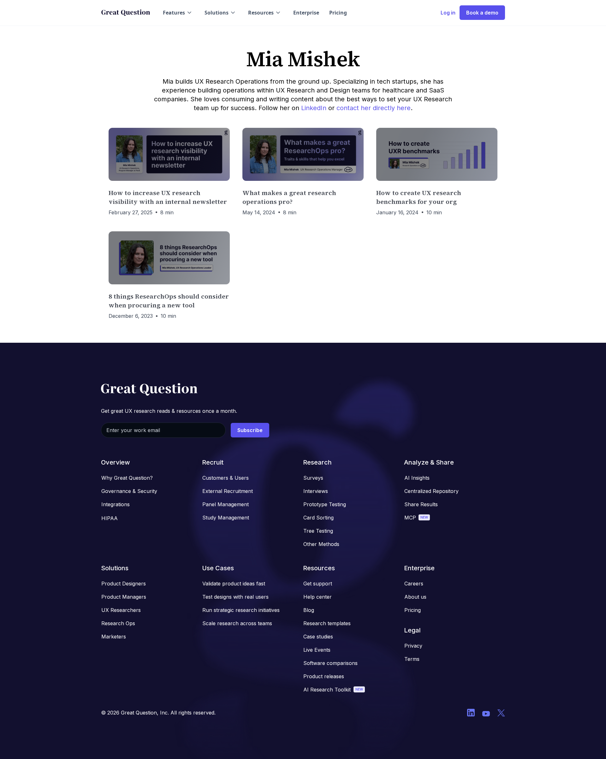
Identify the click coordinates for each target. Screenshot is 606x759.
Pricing (338, 12)
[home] (125, 13)
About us (415, 597)
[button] (178, 12)
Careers (413, 583)
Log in (448, 12)
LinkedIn (313, 108)
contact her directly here (373, 108)
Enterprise (306, 12)
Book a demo (482, 12)
